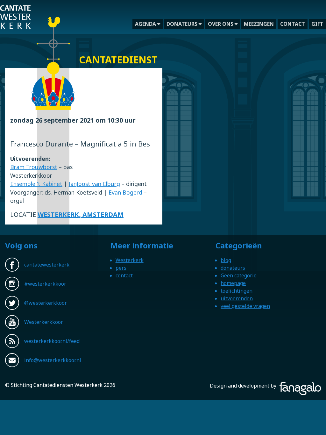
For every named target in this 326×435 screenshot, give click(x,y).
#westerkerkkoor (45, 283)
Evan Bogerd (125, 192)
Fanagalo (310, 385)
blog (226, 260)
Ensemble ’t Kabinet (36, 184)
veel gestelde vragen (245, 306)
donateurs (182, 23)
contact (292, 23)
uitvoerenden (237, 298)
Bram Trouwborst (33, 167)
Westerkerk (130, 260)
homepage (233, 283)
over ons (220, 23)
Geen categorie (239, 275)
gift (317, 23)
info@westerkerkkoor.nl (52, 360)
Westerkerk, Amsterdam (81, 214)
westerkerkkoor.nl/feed (52, 341)
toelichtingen (236, 290)
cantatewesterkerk (46, 264)
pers (121, 267)
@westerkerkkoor (45, 302)
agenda (145, 23)
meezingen (259, 23)
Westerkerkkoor (43, 321)
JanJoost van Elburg (94, 184)
